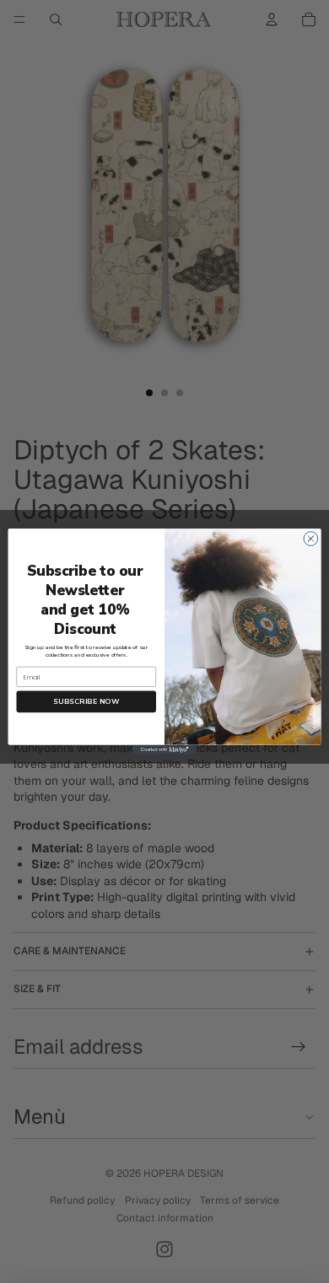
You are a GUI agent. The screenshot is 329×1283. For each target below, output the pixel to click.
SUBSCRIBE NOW (86, 701)
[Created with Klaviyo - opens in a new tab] (164, 749)
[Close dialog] (311, 539)
